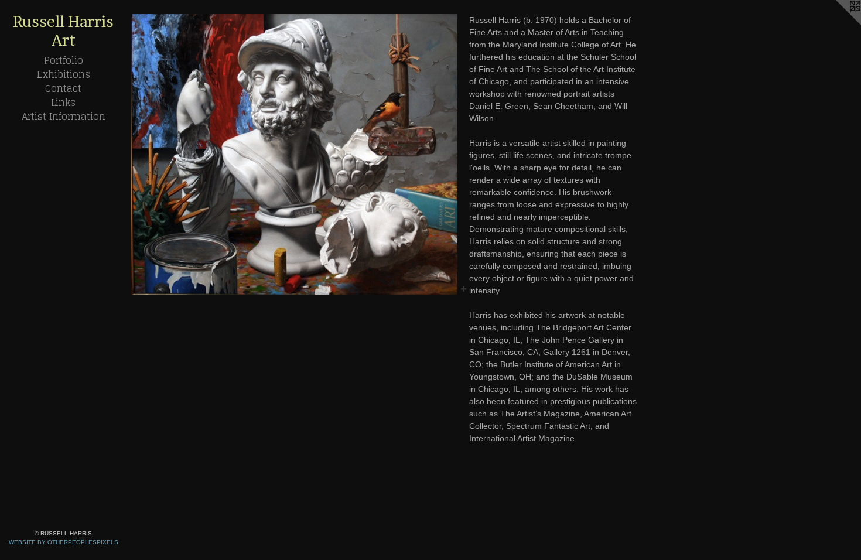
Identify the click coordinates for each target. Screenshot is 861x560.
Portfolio (63, 60)
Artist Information (63, 117)
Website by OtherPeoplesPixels (63, 542)
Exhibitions (63, 74)
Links (63, 102)
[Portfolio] (294, 154)
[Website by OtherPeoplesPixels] (837, 23)
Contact (63, 88)
